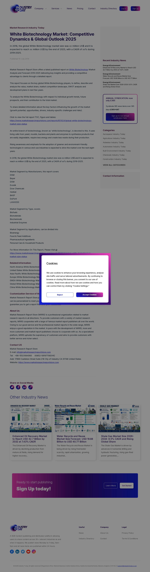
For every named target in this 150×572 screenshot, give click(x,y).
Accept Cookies (90, 295)
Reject (60, 295)
